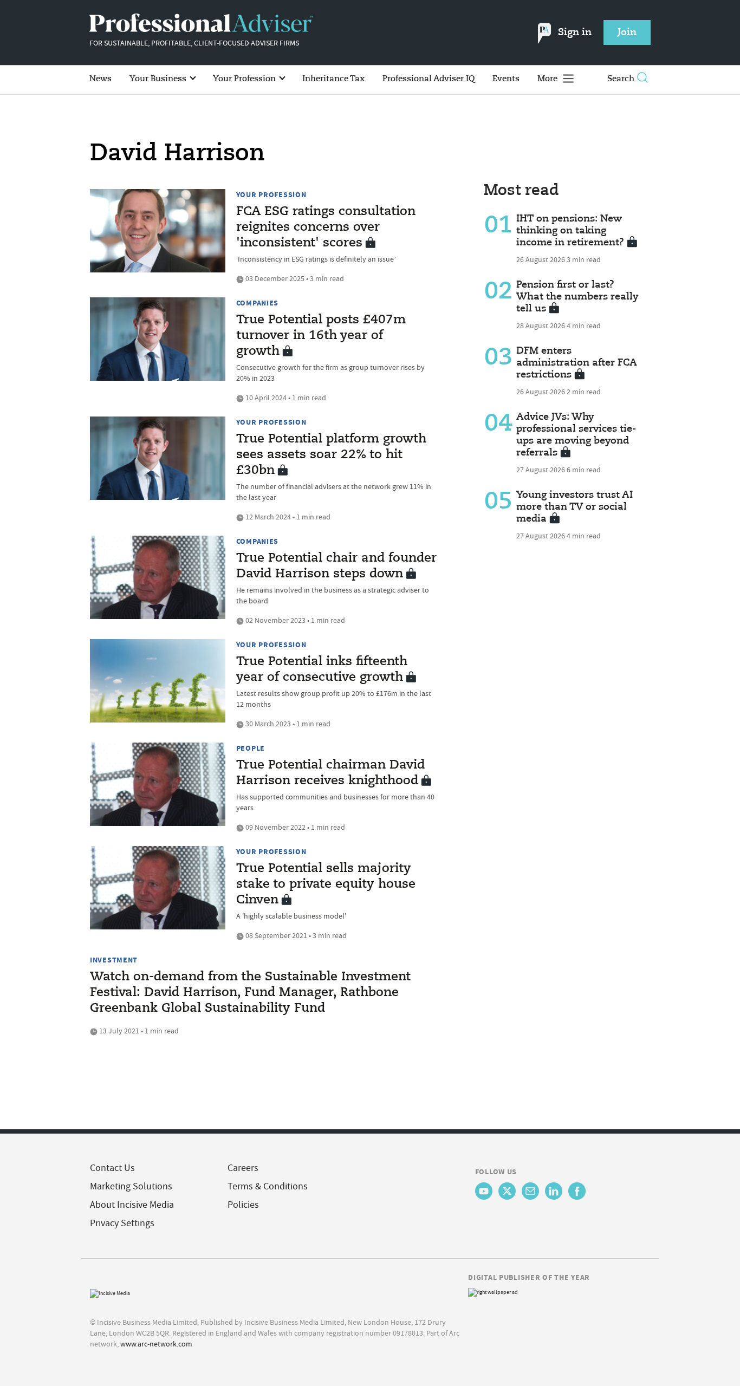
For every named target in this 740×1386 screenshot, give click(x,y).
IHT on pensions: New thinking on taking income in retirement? (570, 231)
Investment (114, 959)
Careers (243, 1168)
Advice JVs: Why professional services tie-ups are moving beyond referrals (576, 435)
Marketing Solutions (131, 1186)
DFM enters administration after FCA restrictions (576, 363)
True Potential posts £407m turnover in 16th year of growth (321, 335)
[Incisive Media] (110, 1292)
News (100, 79)
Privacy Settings (122, 1223)
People (250, 748)
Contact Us (112, 1168)
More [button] (548, 79)
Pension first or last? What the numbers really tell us (577, 297)
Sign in (575, 32)
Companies (257, 302)
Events (506, 79)
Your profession (271, 194)
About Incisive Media (132, 1205)
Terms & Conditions (268, 1186)
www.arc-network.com (156, 1344)
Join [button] (627, 32)
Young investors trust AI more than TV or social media (574, 507)
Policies (243, 1205)
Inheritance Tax (333, 79)
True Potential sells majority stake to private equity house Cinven (326, 884)
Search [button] (620, 79)
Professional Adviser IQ (428, 79)
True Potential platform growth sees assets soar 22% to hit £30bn (331, 455)
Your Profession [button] (245, 79)
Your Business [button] (159, 79)
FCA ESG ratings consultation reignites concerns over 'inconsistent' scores (326, 227)
